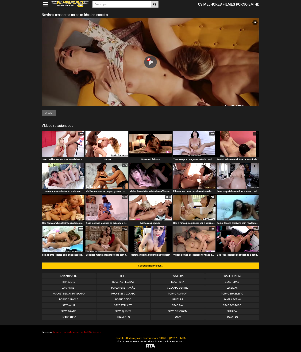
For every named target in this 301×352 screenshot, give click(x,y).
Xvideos (97, 332)
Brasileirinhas (232, 276)
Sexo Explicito (123, 305)
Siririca (232, 311)
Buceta (57, 332)
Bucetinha (177, 281)
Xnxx (178, 317)
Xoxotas (232, 317)
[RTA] (150, 346)
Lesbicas (232, 287)
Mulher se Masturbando (69, 293)
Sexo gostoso (232, 305)
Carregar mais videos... (150, 265)
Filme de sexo (70, 332)
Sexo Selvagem (177, 311)
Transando (68, 317)
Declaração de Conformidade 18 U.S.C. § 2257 (151, 338)
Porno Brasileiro (232, 293)
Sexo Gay (177, 305)
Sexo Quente (123, 311)
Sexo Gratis (68, 311)
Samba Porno (232, 299)
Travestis (123, 317)
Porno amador (177, 293)
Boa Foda (178, 276)
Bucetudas (232, 281)
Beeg (123, 276)
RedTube (177, 299)
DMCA (182, 338)
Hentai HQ (85, 332)
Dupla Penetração (123, 287)
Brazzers (69, 281)
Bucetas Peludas (123, 281)
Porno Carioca (68, 299)
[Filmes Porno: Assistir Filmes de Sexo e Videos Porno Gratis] (70, 6)
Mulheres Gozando (123, 293)
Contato (119, 338)
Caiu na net (69, 287)
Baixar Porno (69, 276)
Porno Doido (123, 299)
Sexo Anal (68, 305)
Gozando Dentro (177, 287)
